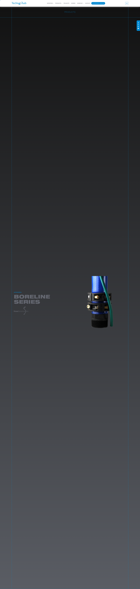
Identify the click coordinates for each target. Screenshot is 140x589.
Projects (66, 3)
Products (58, 3)
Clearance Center (98, 3)
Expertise (50, 3)
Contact (87, 3)
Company (80, 3)
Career (73, 3)
